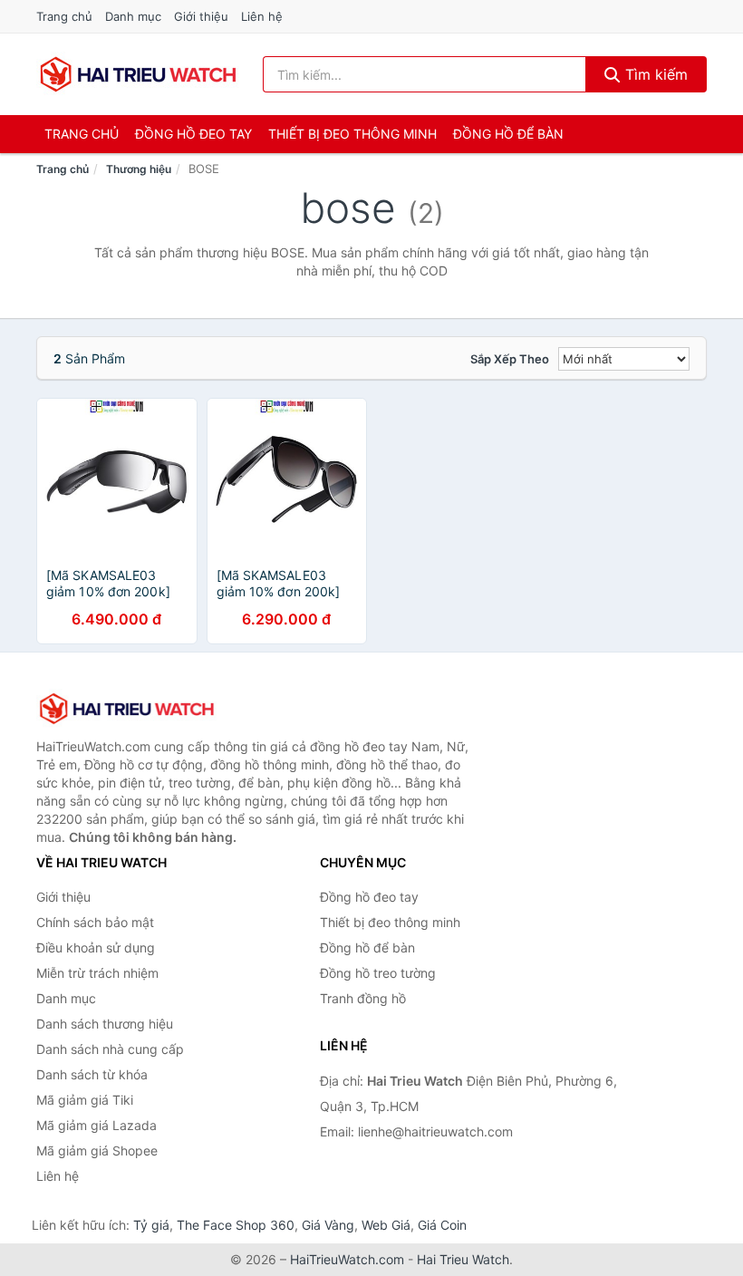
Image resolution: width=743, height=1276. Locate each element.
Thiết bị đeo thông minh (352, 133)
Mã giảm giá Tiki (84, 1099)
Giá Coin (442, 1224)
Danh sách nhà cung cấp (110, 1049)
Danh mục (133, 16)
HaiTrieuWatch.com (347, 1259)
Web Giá (386, 1224)
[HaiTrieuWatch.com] (138, 74)
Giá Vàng (328, 1224)
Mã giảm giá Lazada (96, 1125)
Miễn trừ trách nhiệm (97, 973)
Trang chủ (64, 16)
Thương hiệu (138, 169)
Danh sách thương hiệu (104, 1023)
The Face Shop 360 (235, 1224)
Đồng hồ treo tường (378, 973)
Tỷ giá (151, 1224)
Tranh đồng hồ (363, 998)
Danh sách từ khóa (92, 1074)
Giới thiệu (201, 16)
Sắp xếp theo (509, 359)
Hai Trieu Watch (463, 1259)
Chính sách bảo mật (95, 922)
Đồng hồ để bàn (508, 133)
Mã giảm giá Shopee (97, 1150)
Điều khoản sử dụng (95, 947)
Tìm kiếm (654, 74)
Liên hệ (262, 16)
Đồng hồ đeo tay (193, 133)
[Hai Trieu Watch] (126, 709)
